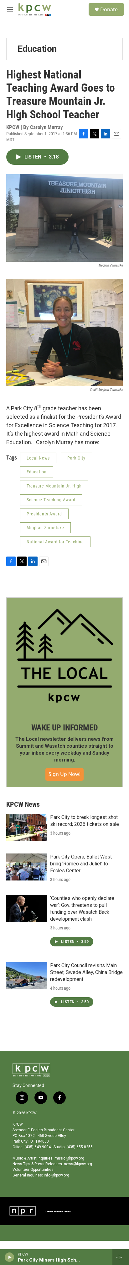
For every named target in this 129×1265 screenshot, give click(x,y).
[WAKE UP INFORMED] (64, 656)
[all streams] (120, 1257)
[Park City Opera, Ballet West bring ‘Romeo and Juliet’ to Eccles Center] (26, 866)
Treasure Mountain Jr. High (54, 485)
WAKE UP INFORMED (64, 727)
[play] (9, 1257)
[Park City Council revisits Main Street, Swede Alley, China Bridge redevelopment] (26, 975)
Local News (38, 457)
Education (37, 49)
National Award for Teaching (55, 541)
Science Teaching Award (51, 499)
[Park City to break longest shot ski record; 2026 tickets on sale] (26, 827)
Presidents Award (44, 513)
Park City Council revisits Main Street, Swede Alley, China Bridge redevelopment (86, 972)
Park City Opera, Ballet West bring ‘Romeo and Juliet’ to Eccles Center (81, 864)
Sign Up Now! (64, 774)
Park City (76, 457)
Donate (109, 9)
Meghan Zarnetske (45, 527)
